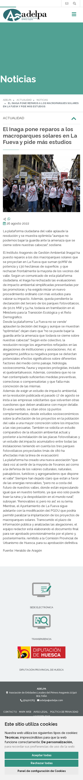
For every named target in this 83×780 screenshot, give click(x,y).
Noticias (42, 100)
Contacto (10, 712)
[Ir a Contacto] (66, 3)
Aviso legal (40, 712)
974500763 (28, 700)
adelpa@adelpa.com (51, 700)
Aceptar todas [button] (41, 755)
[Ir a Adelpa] (25, 14)
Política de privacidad (64, 712)
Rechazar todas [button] (42, 763)
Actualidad (24, 100)
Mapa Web (25, 712)
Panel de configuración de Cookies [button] (42, 771)
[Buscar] (74, 3)
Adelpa (7, 100)
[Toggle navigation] (74, 15)
